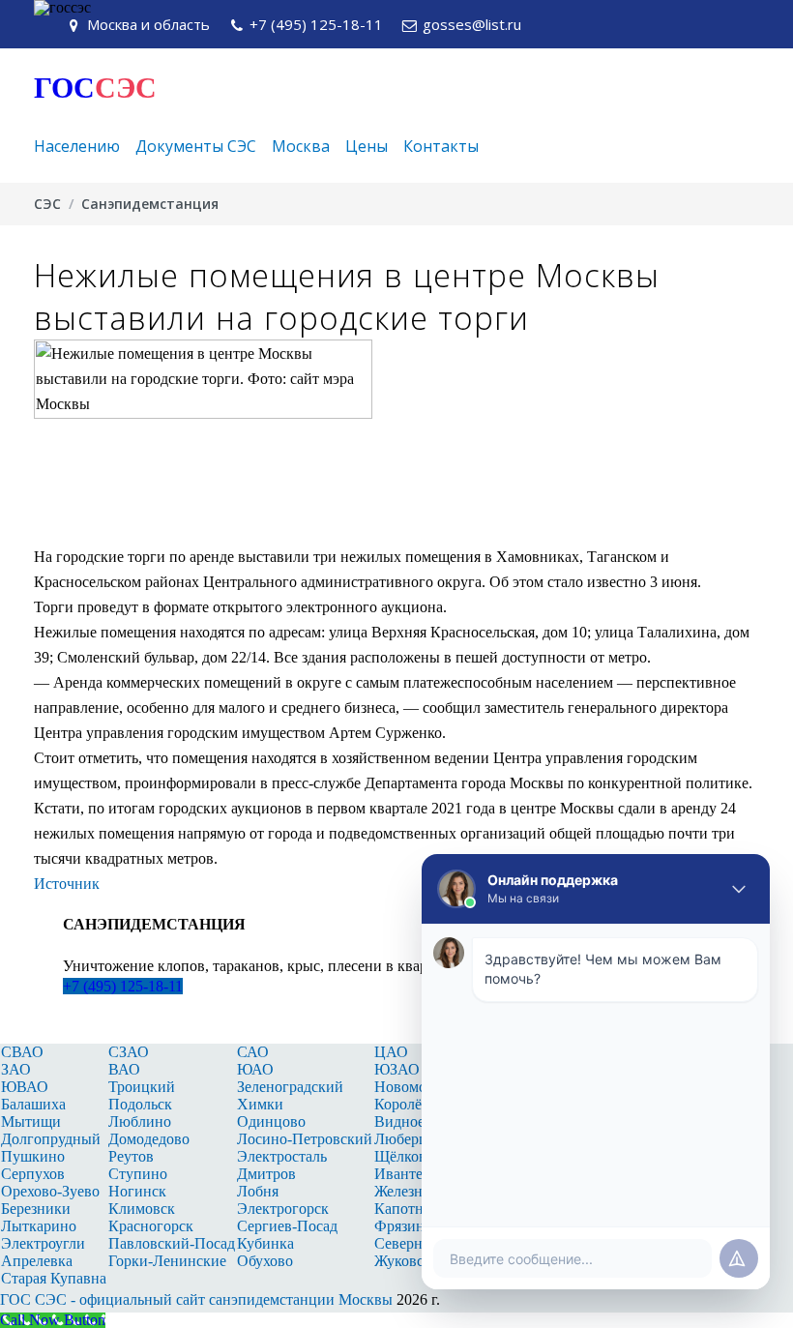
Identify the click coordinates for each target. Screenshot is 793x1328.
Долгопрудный (51, 1139)
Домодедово (149, 1139)
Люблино (139, 1121)
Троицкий (141, 1086)
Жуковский (411, 1261)
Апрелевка (37, 1261)
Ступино (137, 1174)
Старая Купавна (53, 1278)
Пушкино (33, 1156)
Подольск (140, 1104)
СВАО (22, 1052)
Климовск (141, 1208)
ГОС (95, 87)
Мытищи (31, 1121)
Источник (67, 883)
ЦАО (391, 1052)
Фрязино (403, 1226)
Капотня (402, 1208)
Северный (408, 1243)
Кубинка (265, 1243)
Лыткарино (38, 1226)
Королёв (401, 1104)
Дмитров (266, 1174)
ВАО (124, 1069)
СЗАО (128, 1052)
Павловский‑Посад (171, 1243)
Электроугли (43, 1243)
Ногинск (137, 1191)
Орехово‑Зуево (50, 1191)
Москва (301, 146)
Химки (260, 1104)
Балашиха (33, 1104)
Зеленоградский (290, 1086)
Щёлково (404, 1156)
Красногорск (150, 1226)
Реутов (131, 1156)
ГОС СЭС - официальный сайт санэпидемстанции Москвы (196, 1299)
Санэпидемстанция (150, 203)
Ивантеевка (413, 1174)
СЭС (47, 203)
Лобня (258, 1191)
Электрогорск (283, 1208)
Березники (36, 1208)
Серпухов (33, 1174)
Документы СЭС (195, 146)
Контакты (441, 146)
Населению (77, 146)
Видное (399, 1121)
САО (253, 1052)
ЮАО (255, 1069)
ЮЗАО (397, 1069)
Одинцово (271, 1121)
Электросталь (282, 1156)
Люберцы (406, 1139)
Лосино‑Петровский (304, 1139)
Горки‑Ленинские (167, 1261)
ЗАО (16, 1069)
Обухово (265, 1261)
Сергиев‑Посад (287, 1226)
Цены (366, 146)
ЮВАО (24, 1086)
